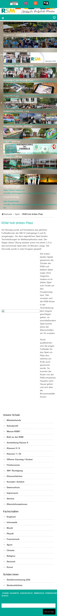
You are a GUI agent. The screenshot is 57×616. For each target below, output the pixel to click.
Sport (17, 214)
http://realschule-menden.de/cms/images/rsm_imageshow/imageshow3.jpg (30, 204)
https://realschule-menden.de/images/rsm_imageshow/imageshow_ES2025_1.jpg (29, 138)
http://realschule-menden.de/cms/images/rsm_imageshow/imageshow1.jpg (30, 124)
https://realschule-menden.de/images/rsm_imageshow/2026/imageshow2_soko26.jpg (30, 81)
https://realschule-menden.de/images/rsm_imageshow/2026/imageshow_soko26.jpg (30, 66)
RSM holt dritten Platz (17, 223)
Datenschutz (26, 593)
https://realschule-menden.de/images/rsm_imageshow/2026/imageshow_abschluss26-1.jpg (30, 95)
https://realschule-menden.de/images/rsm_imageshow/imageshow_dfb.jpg (29, 178)
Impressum (39, 593)
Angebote (14, 593)
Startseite (8, 214)
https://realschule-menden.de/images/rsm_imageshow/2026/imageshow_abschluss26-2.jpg (30, 110)
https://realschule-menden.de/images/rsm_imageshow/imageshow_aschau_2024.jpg (30, 153)
